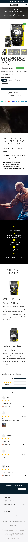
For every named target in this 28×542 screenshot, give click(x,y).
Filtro (15, 392)
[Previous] (2, 35)
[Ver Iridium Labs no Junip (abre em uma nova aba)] (16, 479)
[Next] (26, 35)
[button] (19, 378)
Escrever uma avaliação (14, 388)
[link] (5, 65)
